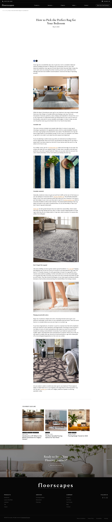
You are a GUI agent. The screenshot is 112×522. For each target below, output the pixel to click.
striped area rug (53, 147)
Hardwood (29, 432)
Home (4, 10)
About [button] (73, 5)
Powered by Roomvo (25, 517)
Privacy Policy (91, 518)
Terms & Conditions (81, 518)
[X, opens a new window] (37, 61)
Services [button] (50, 5)
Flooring (25, 432)
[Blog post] (33, 420)
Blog (7, 10)
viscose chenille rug (58, 196)
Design (69, 432)
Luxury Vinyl (36, 432)
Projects (63, 5)
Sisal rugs (35, 209)
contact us (43, 389)
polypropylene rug (69, 200)
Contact (86, 5)
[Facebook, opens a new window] (34, 61)
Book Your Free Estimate (103, 5)
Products (36, 5)
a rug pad (70, 269)
